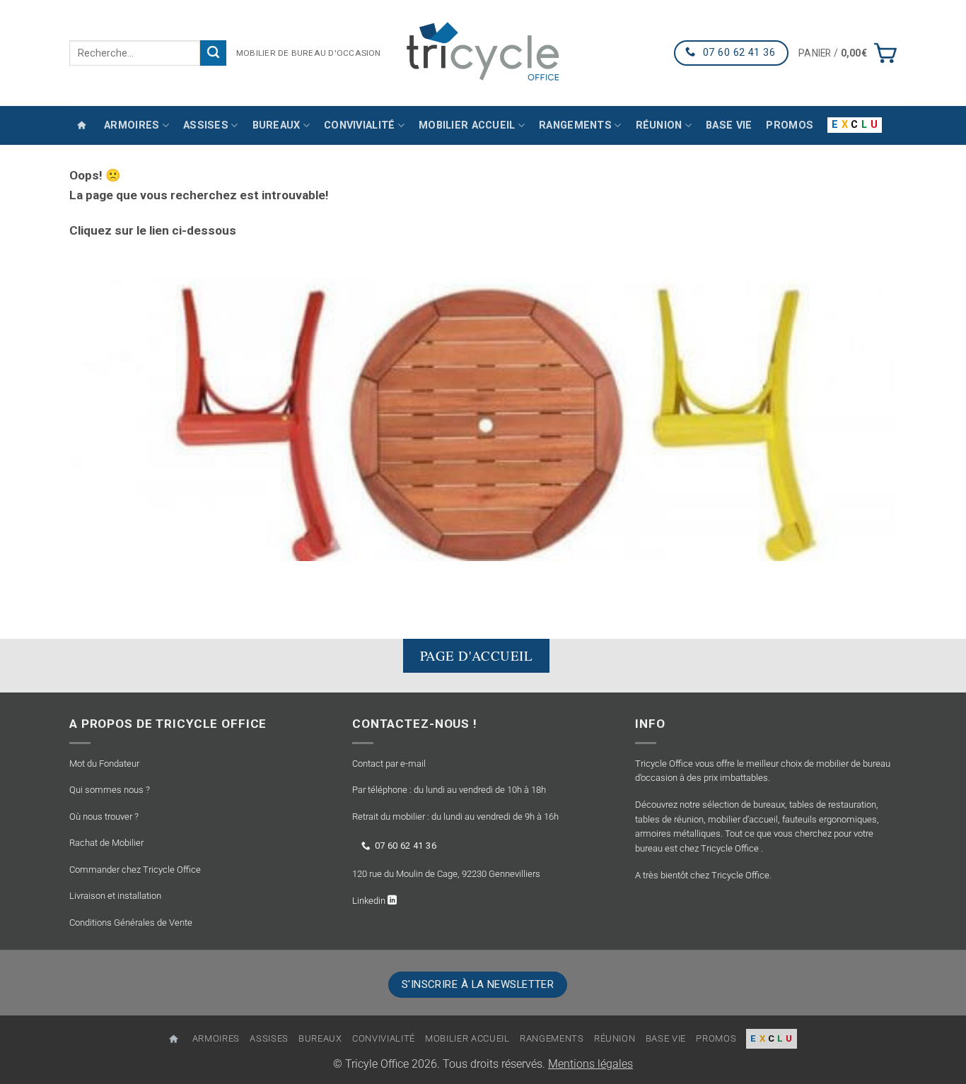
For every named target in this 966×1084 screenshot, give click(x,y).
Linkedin (370, 900)
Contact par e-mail (389, 763)
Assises (205, 125)
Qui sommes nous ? (109, 789)
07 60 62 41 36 (405, 845)
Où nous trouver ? (104, 816)
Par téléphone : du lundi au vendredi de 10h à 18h (449, 789)
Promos (789, 125)
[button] (847, 53)
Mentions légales (590, 1064)
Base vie (729, 125)
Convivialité (359, 125)
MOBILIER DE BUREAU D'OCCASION (308, 53)
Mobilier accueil (467, 125)
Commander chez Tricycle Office (135, 869)
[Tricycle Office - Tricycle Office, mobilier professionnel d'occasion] (483, 53)
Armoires (131, 125)
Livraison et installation (115, 895)
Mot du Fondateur (104, 763)
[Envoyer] (213, 53)
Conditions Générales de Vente (130, 922)
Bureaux (276, 125)
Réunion (659, 125)
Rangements (575, 125)
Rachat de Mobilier (106, 842)
